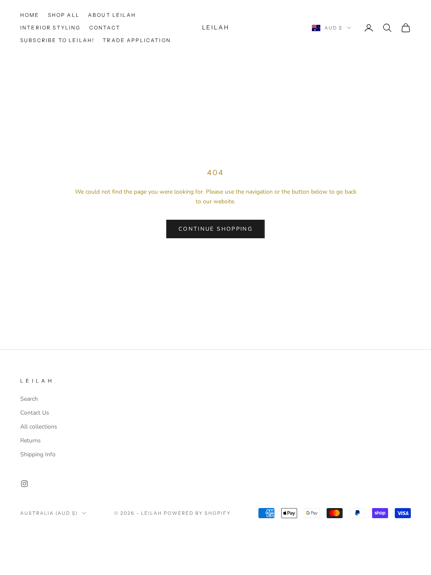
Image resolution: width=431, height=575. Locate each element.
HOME (30, 15)
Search (29, 399)
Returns (30, 441)
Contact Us (34, 413)
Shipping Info (38, 454)
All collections (38, 427)
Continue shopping (215, 229)
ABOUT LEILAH (112, 15)
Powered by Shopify (197, 513)
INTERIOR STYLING (50, 27)
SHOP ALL (64, 15)
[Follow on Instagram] (24, 483)
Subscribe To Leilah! (57, 40)
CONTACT (104, 27)
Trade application (137, 40)
